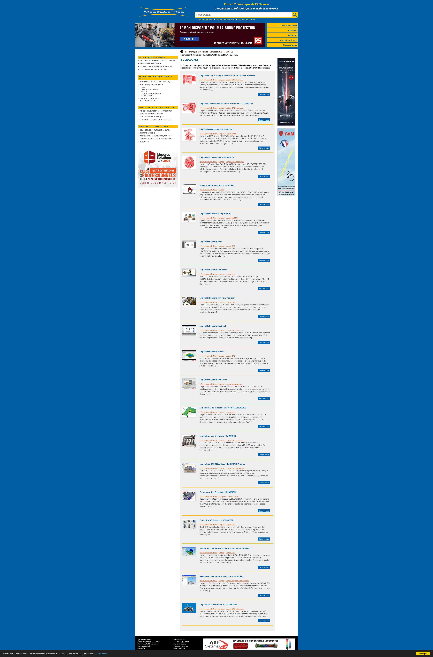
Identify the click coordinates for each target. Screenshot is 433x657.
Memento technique (145, 646)
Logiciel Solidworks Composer (213, 270)
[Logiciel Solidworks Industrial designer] (189, 306)
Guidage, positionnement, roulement (156, 66)
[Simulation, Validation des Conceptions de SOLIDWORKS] (189, 556)
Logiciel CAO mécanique (235, 162)
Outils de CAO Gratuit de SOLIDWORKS (217, 520)
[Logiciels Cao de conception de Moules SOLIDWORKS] (189, 417)
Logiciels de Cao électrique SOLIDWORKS (218, 436)
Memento (292, 35)
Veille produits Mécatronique (148, 644)
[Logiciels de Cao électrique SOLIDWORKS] (189, 447)
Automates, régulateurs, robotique (156, 82)
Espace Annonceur (289, 25)
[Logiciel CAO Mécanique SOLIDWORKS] (189, 168)
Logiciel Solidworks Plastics (212, 351)
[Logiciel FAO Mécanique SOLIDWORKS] (189, 140)
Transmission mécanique (151, 63)
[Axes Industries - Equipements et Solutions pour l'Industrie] (163, 16)
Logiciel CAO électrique (234, 80)
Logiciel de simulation (234, 384)
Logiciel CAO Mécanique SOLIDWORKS (217, 157)
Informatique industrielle (151, 85)
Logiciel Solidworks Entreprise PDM (215, 213)
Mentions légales (180, 644)
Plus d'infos (102, 653)
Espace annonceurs (181, 646)
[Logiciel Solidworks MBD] (189, 248)
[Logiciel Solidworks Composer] (189, 276)
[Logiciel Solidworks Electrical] (189, 335)
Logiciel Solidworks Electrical (213, 326)
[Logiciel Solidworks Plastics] (189, 360)
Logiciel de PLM (232, 218)
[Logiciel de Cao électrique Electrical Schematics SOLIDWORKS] (189, 83)
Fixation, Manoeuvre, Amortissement (156, 139)
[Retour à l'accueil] (181, 51)
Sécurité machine (147, 133)
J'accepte (423, 653)
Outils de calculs (179, 639)
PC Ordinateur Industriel (151, 94)
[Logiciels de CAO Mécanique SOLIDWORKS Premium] (189, 472)
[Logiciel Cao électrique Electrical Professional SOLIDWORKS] (189, 112)
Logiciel (144, 92)
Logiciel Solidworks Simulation (213, 379)
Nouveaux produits (144, 642)
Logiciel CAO (230, 246)
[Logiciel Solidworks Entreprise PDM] (189, 221)
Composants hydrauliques (151, 114)
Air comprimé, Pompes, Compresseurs (156, 111)
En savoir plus (264, 94)
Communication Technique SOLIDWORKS (218, 492)
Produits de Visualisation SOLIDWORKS (217, 185)
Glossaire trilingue (288, 40)
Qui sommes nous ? (145, 639)
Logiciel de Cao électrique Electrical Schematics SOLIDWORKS (227, 75)
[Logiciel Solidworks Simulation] (189, 388)
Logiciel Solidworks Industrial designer (217, 298)
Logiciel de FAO (231, 134)
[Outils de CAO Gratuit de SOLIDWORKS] (189, 529)
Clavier (143, 87)
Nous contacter (290, 45)
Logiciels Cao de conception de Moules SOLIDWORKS (223, 408)
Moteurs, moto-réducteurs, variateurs (157, 60)
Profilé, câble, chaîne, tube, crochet (156, 136)
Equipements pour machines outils (155, 130)
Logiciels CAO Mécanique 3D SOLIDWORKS (218, 604)
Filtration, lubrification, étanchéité (156, 120)
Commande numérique (149, 89)
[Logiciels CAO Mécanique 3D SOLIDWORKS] (189, 612)
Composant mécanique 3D (228, 496)
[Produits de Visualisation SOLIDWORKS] (189, 193)
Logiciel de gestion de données (237, 581)
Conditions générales (181, 642)
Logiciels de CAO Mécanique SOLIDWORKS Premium (223, 464)
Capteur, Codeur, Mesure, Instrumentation (151, 99)
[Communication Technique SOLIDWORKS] (189, 500)
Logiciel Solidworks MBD (211, 241)
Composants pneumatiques (152, 117)
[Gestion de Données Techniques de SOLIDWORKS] (189, 585)
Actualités (292, 30)
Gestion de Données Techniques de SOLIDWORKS (221, 576)
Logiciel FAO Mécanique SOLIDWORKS (216, 129)
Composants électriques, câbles (154, 69)
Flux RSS (156, 642)
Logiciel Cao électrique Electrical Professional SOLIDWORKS (226, 103)
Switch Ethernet (147, 96)
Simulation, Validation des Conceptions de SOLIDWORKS (225, 548)
